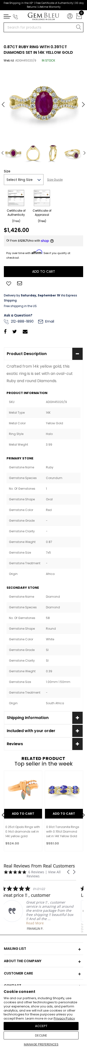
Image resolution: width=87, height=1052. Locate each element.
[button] (68, 872)
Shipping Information (28, 717)
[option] (43, 102)
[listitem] (40, 908)
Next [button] (81, 102)
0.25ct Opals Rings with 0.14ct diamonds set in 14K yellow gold (22, 831)
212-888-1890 (22, 321)
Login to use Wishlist (9, 283)
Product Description (27, 353)
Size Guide (55, 180)
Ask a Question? (18, 315)
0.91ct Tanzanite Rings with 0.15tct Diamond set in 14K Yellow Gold (62, 831)
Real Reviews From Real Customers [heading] (39, 866)
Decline (41, 1035)
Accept (41, 1026)
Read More (37, 923)
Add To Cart (23, 813)
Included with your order (31, 731)
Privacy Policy (64, 1018)
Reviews (15, 744)
